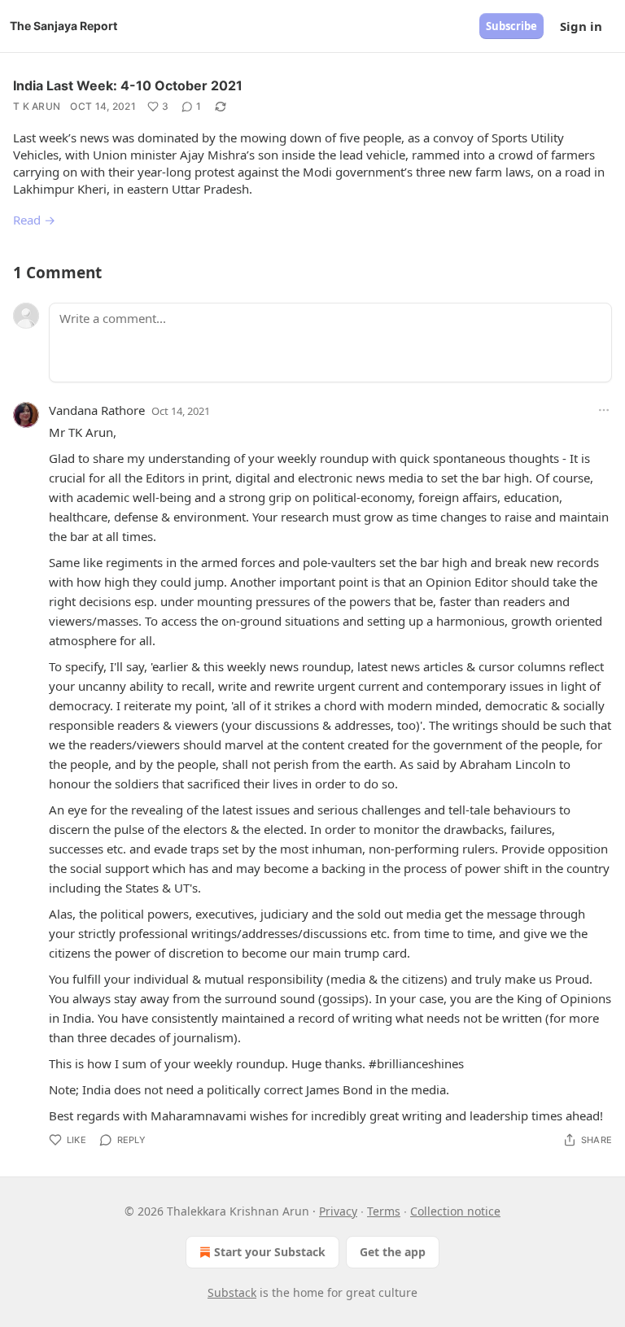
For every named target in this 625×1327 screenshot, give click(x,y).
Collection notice (455, 1211)
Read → (34, 220)
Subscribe (511, 26)
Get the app (393, 1251)
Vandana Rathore (97, 410)
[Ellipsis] (604, 410)
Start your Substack (270, 1251)
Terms (383, 1211)
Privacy (338, 1211)
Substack (232, 1292)
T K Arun (36, 106)
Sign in (581, 26)
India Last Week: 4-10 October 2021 (128, 85)
